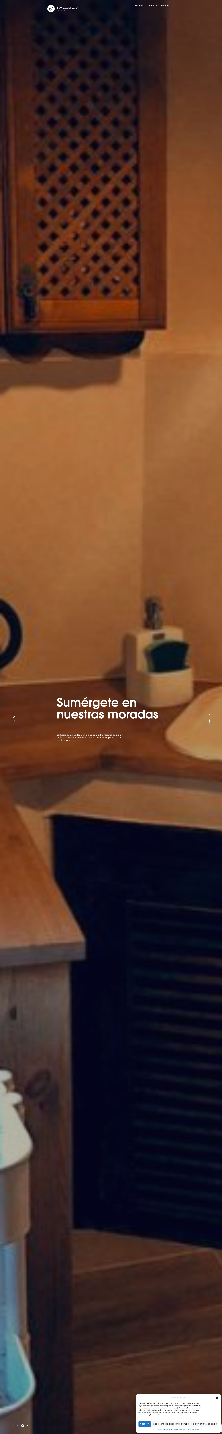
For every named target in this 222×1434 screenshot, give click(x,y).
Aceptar (144, 1424)
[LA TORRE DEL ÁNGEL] (63, 9)
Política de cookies (164, 1429)
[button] (217, 1398)
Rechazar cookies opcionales (171, 1424)
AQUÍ (158, 1415)
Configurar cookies (205, 1424)
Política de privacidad (178, 1429)
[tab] (8, 1425)
